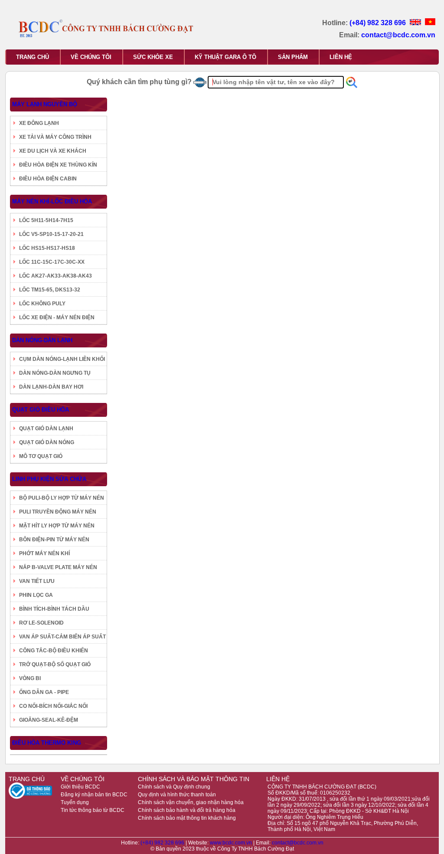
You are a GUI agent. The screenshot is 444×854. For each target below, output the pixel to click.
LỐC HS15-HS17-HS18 (47, 248)
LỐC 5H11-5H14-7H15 (46, 220)
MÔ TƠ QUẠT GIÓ (40, 456)
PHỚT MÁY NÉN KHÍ (44, 553)
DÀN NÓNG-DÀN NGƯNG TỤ (55, 373)
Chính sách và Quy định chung (174, 787)
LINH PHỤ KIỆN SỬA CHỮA (49, 479)
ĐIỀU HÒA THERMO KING (46, 742)
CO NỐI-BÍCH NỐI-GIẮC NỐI (53, 706)
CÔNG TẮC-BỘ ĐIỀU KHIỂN (53, 651)
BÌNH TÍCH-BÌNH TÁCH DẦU (54, 609)
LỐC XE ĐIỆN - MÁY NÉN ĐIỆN (57, 317)
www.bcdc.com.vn (231, 843)
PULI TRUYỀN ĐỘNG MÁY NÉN (57, 512)
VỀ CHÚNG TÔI (91, 57)
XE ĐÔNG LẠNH (39, 123)
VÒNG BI (30, 678)
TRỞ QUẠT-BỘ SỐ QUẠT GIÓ (55, 664)
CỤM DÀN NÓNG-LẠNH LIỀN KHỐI (62, 359)
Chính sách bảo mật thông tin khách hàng (187, 818)
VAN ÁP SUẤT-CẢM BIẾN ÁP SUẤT (62, 637)
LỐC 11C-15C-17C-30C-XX (52, 262)
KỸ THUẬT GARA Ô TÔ (225, 57)
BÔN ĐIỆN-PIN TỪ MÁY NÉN (54, 540)
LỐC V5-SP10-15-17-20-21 (51, 234)
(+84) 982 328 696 (378, 22)
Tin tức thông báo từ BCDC (92, 810)
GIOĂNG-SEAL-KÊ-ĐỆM (48, 720)
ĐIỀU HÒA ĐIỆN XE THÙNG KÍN (58, 165)
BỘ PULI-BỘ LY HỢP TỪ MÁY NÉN (61, 498)
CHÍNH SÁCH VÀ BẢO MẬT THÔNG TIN (193, 778)
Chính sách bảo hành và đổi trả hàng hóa (186, 810)
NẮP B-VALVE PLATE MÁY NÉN (58, 567)
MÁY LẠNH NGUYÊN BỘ (44, 104)
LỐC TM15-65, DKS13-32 (49, 290)
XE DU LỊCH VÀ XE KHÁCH (52, 151)
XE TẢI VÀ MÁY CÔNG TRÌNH (55, 137)
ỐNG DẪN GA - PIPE (44, 692)
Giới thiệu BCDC (80, 787)
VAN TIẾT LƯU (37, 581)
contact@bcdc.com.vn (398, 35)
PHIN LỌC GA (36, 595)
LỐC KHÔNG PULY (42, 304)
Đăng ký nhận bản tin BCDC (94, 795)
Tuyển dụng (75, 802)
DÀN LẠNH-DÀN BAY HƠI (51, 387)
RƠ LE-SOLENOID (41, 623)
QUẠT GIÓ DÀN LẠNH (46, 428)
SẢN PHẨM (293, 57)
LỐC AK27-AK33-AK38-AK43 (55, 276)
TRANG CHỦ (32, 57)
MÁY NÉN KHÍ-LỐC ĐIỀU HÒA (52, 201)
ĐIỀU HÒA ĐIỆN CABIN (48, 179)
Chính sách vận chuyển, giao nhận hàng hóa (191, 802)
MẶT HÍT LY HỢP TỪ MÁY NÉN (57, 526)
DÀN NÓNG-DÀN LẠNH (42, 340)
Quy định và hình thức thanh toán (177, 795)
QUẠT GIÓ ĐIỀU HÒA (40, 409)
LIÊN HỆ (341, 57)
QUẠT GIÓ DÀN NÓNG (46, 442)
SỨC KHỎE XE (153, 57)
